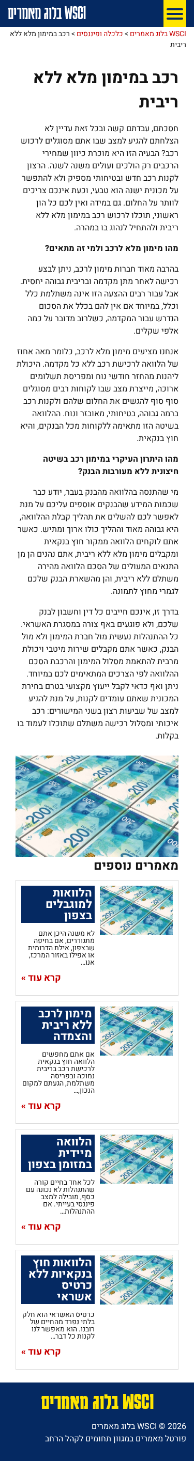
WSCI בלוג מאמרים (47, 12)
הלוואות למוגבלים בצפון (69, 904)
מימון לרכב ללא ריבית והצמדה (65, 1025)
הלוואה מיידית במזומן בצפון (60, 1153)
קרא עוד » (41, 978)
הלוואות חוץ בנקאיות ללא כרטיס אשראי (60, 1279)
